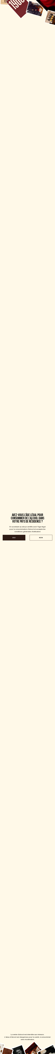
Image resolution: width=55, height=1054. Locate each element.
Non (41, 537)
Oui (14, 537)
